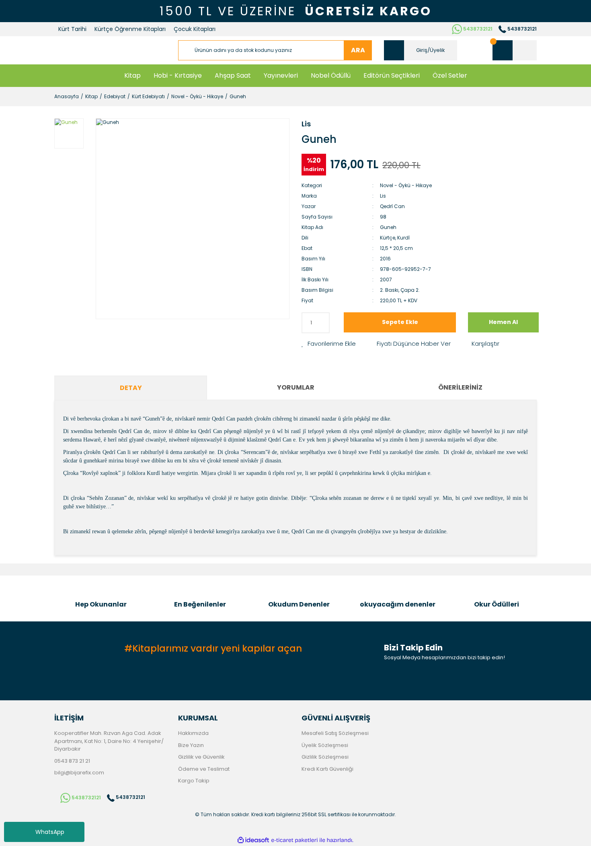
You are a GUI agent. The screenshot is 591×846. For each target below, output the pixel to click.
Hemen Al (503, 322)
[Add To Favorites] (329, 344)
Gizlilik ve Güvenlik (201, 757)
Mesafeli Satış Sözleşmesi (335, 733)
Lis (306, 124)
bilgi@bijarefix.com (79, 772)
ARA (358, 50)
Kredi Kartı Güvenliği (327, 769)
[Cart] (514, 50)
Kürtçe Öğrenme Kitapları (130, 29)
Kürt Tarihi (72, 29)
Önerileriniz (460, 387)
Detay (131, 387)
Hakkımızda (193, 733)
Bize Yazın (191, 745)
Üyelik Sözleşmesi (325, 745)
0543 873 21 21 (72, 761)
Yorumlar (295, 387)
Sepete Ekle (400, 322)
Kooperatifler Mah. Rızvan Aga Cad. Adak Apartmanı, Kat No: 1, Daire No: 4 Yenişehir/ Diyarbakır (109, 741)
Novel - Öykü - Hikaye (406, 185)
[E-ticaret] (294, 840)
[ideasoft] (253, 840)
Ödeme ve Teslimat (204, 769)
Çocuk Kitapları (194, 29)
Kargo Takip (193, 780)
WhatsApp (49, 832)
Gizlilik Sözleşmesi (325, 757)
